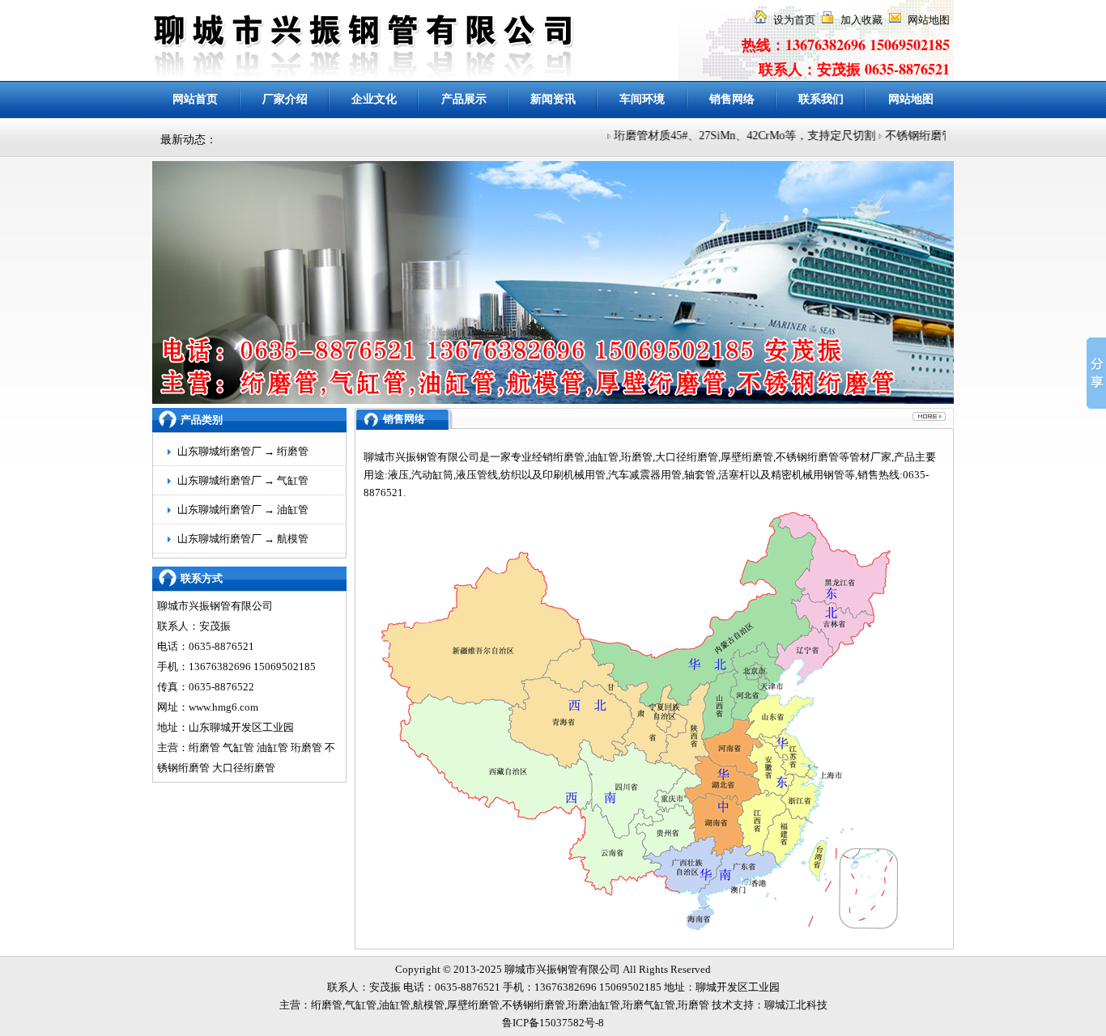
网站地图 (929, 20)
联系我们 (821, 99)
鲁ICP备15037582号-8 (553, 1023)
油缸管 (292, 509)
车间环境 (642, 99)
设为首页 (794, 20)
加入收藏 (861, 20)
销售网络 (732, 99)
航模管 (292, 539)
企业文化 (374, 99)
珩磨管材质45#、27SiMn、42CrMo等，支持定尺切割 (731, 136)
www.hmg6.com (223, 707)
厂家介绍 (285, 99)
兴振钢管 (557, 969)
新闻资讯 (553, 99)
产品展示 (464, 99)
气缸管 (292, 480)
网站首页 (195, 99)
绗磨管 (292, 451)
